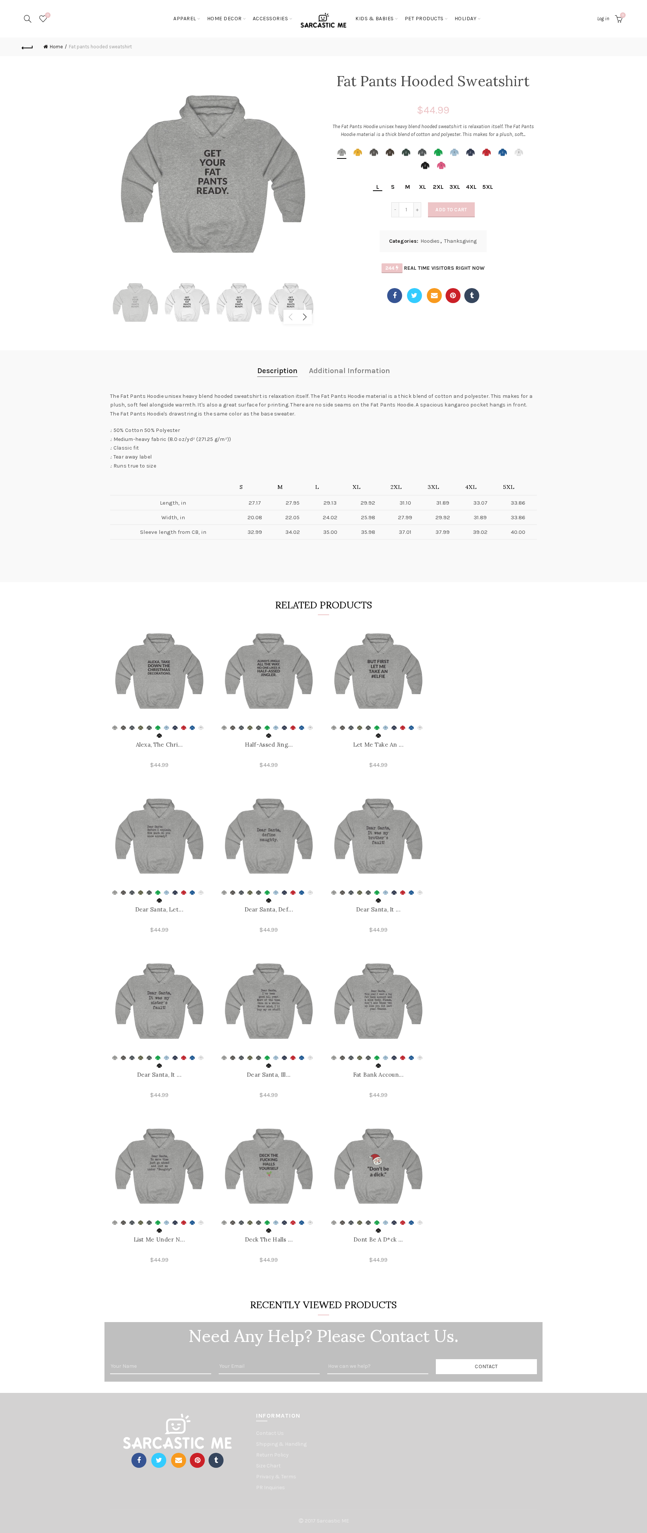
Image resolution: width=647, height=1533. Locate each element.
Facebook (394, 295)
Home (56, 46)
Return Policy (272, 1455)
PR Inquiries (270, 1487)
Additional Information (349, 370)
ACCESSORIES (270, 18)
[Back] (27, 46)
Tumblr (471, 295)
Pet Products (424, 18)
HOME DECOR (224, 18)
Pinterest (453, 295)
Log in (603, 18)
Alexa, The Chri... (159, 744)
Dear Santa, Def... (268, 909)
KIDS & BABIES (374, 18)
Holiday (466, 18)
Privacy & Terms (276, 1476)
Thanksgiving (460, 241)
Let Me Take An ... (378, 744)
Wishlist (48, 15)
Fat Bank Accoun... (378, 1074)
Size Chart (268, 1466)
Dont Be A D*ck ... (378, 1239)
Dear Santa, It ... (378, 909)
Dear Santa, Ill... (269, 1074)
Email (434, 295)
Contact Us (270, 1433)
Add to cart (451, 209)
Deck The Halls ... (269, 1239)
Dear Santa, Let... (159, 909)
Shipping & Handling (281, 1444)
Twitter (414, 295)
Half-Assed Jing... (269, 744)
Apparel (184, 18)
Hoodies (430, 241)
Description (277, 370)
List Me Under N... (159, 1239)
